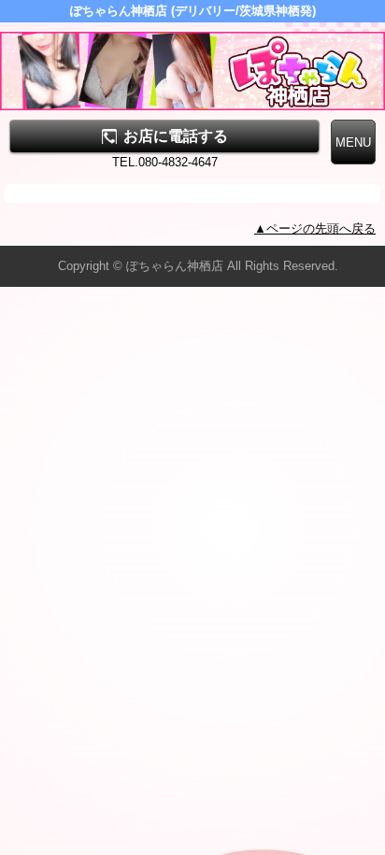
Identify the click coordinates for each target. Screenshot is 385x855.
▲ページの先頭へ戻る (315, 228)
